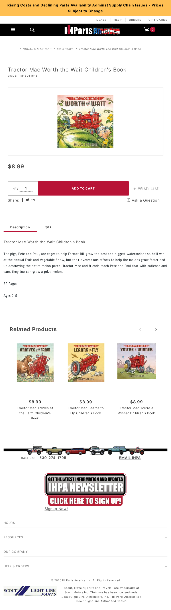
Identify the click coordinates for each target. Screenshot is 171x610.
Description (20, 227)
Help (118, 19)
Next (156, 329)
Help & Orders (16, 566)
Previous (140, 329)
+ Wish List (146, 188)
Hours (9, 522)
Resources (13, 537)
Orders (135, 19)
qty (15, 188)
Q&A (48, 227)
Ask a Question (145, 200)
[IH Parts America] (92, 29)
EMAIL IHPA (130, 457)
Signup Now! (56, 508)
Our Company (16, 551)
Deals (101, 19)
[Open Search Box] (32, 29)
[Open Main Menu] (13, 29)
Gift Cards (158, 19)
